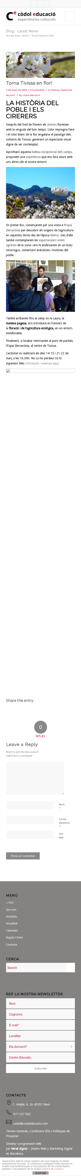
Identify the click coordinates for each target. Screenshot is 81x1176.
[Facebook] (34, 3)
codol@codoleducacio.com (30, 1123)
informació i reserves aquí (42, 363)
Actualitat (11, 923)
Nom (62, 806)
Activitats (11, 916)
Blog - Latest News (22, 31)
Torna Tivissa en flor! (29, 83)
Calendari (12, 930)
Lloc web (61, 835)
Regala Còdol (14, 937)
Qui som (11, 909)
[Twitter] (40, 3)
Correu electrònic (64, 823)
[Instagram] (47, 3)
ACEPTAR (40, 1173)
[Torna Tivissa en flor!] (40, 65)
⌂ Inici (10, 902)
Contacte (11, 944)
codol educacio (31, 95)
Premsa (55, 89)
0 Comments (37, 89)
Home (25, 35)
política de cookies (53, 1168)
